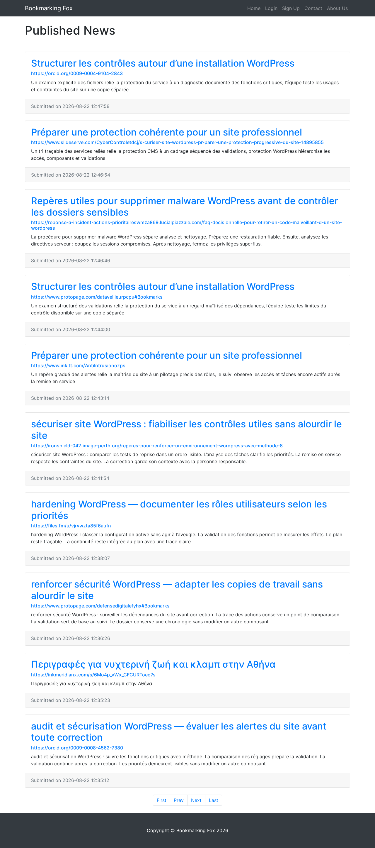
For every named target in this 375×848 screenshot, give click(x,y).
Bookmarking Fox (49, 8)
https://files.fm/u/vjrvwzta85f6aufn (71, 526)
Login (271, 8)
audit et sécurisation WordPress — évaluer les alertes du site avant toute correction (178, 731)
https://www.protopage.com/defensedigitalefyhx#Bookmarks (100, 606)
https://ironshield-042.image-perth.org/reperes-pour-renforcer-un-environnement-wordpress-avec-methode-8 (157, 445)
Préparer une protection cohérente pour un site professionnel (166, 132)
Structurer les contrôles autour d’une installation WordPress (162, 63)
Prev (179, 800)
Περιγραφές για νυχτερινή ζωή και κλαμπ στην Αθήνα (153, 664)
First (161, 800)
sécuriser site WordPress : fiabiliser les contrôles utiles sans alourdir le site (186, 429)
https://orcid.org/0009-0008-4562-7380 (77, 748)
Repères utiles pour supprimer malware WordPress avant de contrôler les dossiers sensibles (184, 206)
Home (253, 8)
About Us (337, 8)
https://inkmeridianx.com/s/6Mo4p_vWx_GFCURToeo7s (93, 675)
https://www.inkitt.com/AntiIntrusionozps (78, 365)
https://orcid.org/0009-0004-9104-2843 (77, 73)
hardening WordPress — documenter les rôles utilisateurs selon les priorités (179, 509)
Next (196, 800)
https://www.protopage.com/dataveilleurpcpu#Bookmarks (97, 297)
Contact (313, 8)
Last (213, 800)
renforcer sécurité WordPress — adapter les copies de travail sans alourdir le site (177, 589)
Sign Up (291, 8)
